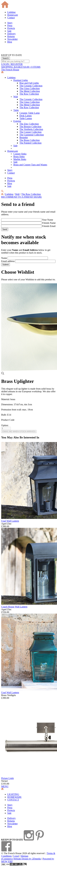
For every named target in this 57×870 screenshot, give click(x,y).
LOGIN (12, 64)
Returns (11, 36)
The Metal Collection (29, 91)
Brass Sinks (19, 156)
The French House (10, 69)
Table (16, 110)
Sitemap (24, 856)
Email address (8, 261)
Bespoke (23, 137)
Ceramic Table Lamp (29, 113)
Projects (11, 28)
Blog (9, 42)
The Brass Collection (29, 140)
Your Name (47, 219)
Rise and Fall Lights (29, 83)
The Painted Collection (30, 143)
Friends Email (48, 226)
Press (9, 25)
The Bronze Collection (30, 126)
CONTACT (13, 799)
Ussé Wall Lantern (10, 521)
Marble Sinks (19, 159)
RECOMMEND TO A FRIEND (17, 197)
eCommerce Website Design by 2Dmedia (21, 858)
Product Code (7, 420)
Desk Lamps (25, 115)
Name (4, 258)
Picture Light (7, 778)
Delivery (11, 33)
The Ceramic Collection (30, 85)
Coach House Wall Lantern (14, 606)
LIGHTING (13, 794)
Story (9, 22)
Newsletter (12, 39)
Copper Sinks (19, 153)
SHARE (38, 197)
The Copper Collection (30, 132)
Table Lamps (25, 118)
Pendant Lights (20, 80)
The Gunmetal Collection (31, 134)
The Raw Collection (29, 94)
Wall (15, 96)
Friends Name (49, 223)
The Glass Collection (29, 88)
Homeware (12, 15)
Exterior (17, 121)
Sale (9, 31)
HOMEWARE (14, 797)
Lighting (11, 12)
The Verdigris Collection (31, 129)
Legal (16, 856)
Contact (11, 17)
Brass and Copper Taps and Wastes (30, 164)
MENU (5, 786)
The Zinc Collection (29, 124)
